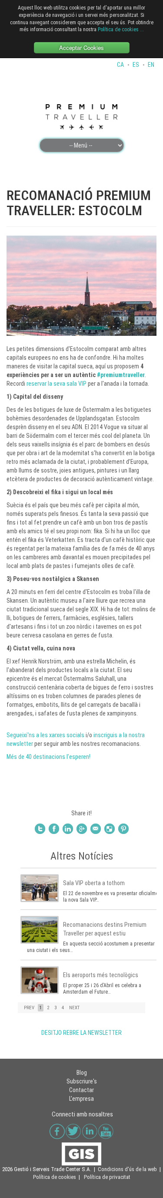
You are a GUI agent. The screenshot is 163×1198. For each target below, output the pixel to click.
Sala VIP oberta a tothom (94, 883)
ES (136, 64)
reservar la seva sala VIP (56, 383)
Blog (82, 1072)
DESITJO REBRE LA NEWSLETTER (81, 1032)
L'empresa (81, 1098)
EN (151, 64)
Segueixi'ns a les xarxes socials (45, 735)
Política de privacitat (107, 1177)
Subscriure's (82, 1081)
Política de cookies (118, 29)
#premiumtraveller (121, 374)
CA (121, 64)
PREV (29, 1008)
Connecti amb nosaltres (82, 1114)
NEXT (74, 1008)
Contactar (81, 1089)
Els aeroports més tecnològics (100, 975)
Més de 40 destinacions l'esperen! (48, 756)
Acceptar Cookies (81, 47)
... (142, 29)
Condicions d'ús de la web (127, 1169)
